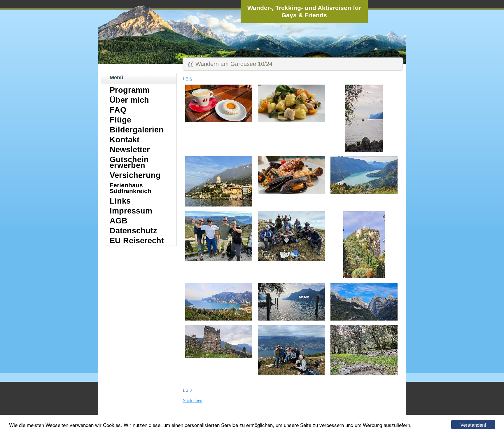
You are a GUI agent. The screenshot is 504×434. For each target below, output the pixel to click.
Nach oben (192, 400)
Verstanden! (473, 424)
